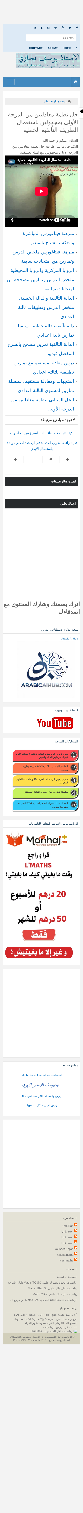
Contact (36, 47)
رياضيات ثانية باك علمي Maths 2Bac (55, 1294)
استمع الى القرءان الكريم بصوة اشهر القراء (51, 1323)
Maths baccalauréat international (42, 1075)
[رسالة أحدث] (67, 459)
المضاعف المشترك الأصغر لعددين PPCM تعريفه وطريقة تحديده (43, 805)
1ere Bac (67, 1225)
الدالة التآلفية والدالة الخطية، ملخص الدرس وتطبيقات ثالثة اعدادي (46, 307)
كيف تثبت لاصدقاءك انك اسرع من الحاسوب (41, 433)
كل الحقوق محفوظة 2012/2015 (26, 1336)
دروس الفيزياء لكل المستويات (41, 1105)
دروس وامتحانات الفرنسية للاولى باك (41, 1096)
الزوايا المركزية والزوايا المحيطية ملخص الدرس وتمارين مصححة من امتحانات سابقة (40, 279)
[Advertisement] (41, 12)
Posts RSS (19, 1340)
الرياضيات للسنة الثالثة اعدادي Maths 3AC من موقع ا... (43, 1300)
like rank (36, 1330)
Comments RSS (37, 1340)
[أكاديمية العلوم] (41, 1085)
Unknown (67, 1231)
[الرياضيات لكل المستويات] (60, 1330)
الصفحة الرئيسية (67, 1276)
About (53, 47)
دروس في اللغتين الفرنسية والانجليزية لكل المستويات (45, 1319)
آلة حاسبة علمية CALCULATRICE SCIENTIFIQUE (45, 1315)
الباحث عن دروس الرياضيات (60, 1327)
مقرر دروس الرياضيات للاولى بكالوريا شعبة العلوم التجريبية (42, 780)
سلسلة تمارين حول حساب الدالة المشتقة (46, 791)
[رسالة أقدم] (15, 459)
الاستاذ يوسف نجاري (59, 1340)
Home (67, 47)
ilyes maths (66, 1260)
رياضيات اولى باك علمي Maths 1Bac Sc (52, 1288)
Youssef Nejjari (63, 1249)
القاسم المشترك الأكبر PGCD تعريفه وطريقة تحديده (44, 768)
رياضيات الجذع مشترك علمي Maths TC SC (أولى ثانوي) (42, 1282)
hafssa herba (65, 1254)
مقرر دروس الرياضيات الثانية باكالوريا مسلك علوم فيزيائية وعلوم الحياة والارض (42, 755)
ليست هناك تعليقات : (54, 101)
